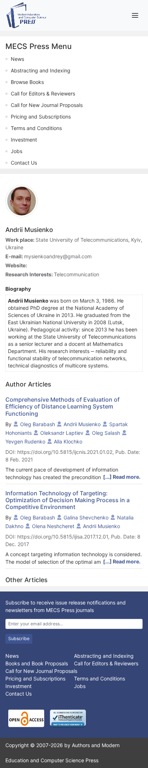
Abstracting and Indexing (40, 70)
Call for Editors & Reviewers (43, 93)
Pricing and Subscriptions (41, 116)
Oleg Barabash (37, 424)
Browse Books (27, 82)
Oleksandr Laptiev (61, 433)
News (17, 59)
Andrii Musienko (82, 424)
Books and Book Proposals (36, 663)
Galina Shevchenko (86, 517)
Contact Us (24, 163)
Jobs (16, 151)
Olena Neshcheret (53, 526)
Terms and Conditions (36, 128)
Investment (24, 140)
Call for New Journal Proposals (47, 105)
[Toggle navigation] (135, 15)
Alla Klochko (68, 441)
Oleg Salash (106, 433)
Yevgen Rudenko (25, 441)
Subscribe (18, 638)
